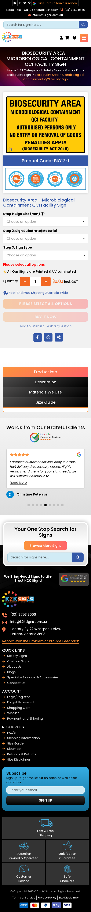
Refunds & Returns (21, 754)
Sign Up (45, 800)
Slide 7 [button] (54, 505)
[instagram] (20, 3)
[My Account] (62, 37)
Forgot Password (20, 702)
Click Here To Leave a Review (57, 3)
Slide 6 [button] (50, 505)
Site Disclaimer (18, 759)
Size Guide (45, 402)
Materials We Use (45, 392)
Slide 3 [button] (37, 505)
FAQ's (11, 732)
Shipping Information (23, 738)
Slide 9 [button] (62, 505)
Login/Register (18, 697)
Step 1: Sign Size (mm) (23, 213)
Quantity (10, 281)
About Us (14, 666)
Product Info (45, 371)
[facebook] (15, 3)
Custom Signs (18, 661)
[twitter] (24, 3)
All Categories (30, 70)
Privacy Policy (47, 898)
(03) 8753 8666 (74, 10)
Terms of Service (23, 898)
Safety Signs (52, 70)
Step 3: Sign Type (17, 247)
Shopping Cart (18, 707)
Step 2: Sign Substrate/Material (30, 231)
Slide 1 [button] (29, 505)
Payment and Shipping (25, 718)
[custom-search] (83, 24)
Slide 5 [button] (45, 505)
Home (11, 70)
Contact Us (16, 683)
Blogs (11, 672)
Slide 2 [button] (33, 505)
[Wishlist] (74, 38)
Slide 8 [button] (58, 505)
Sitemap (14, 748)
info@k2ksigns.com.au (47, 15)
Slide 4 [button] (41, 505)
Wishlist (13, 713)
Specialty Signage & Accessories (33, 677)
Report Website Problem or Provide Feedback (40, 641)
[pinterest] (29, 3)
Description (45, 382)
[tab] (29, 505)
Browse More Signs (45, 545)
